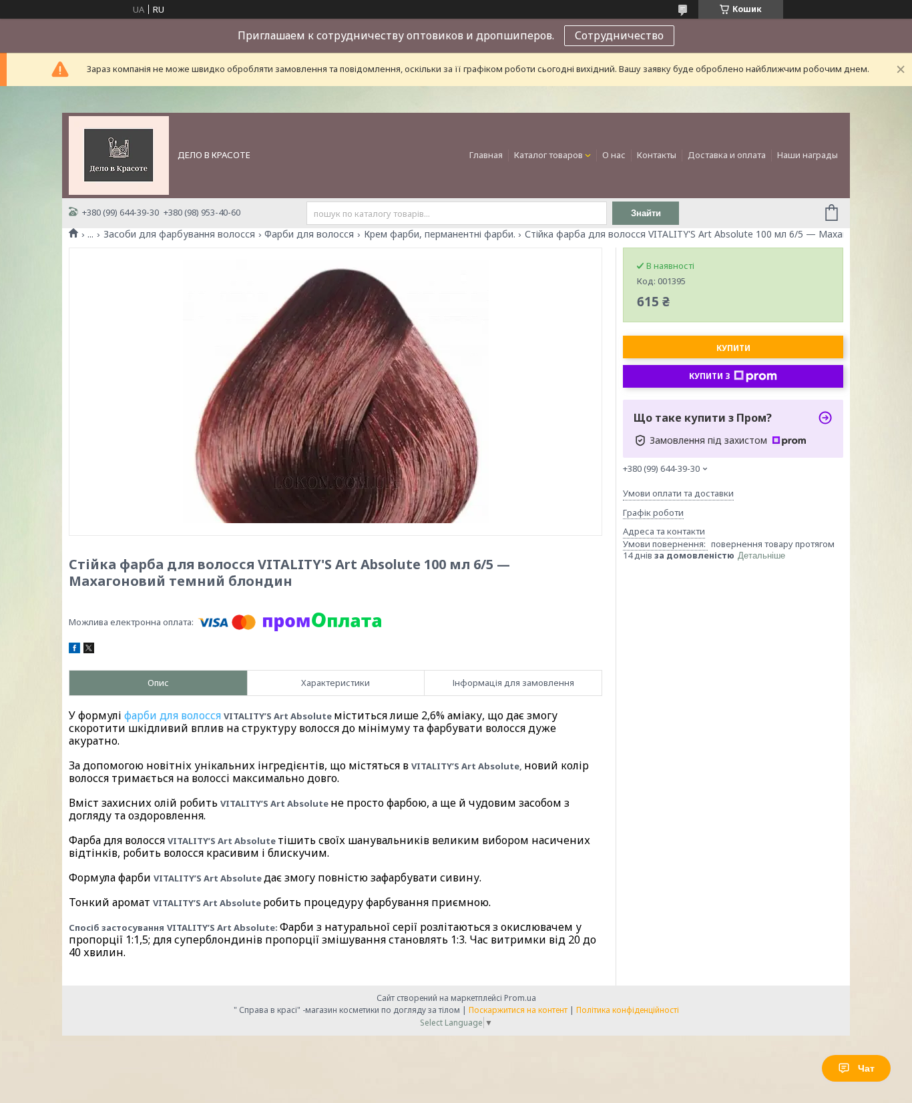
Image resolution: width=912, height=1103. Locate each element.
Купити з (709, 376)
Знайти (646, 213)
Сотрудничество (619, 35)
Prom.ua (520, 998)
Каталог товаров (548, 155)
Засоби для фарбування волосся (179, 234)
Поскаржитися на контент (518, 1010)
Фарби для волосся (309, 234)
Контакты (656, 155)
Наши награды (807, 155)
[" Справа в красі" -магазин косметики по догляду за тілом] (119, 154)
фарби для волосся (172, 715)
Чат (866, 1068)
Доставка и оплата (727, 155)
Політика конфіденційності (627, 1010)
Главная (486, 155)
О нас (614, 155)
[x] (88, 650)
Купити (733, 348)
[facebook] (74, 650)
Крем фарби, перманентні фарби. (439, 234)
